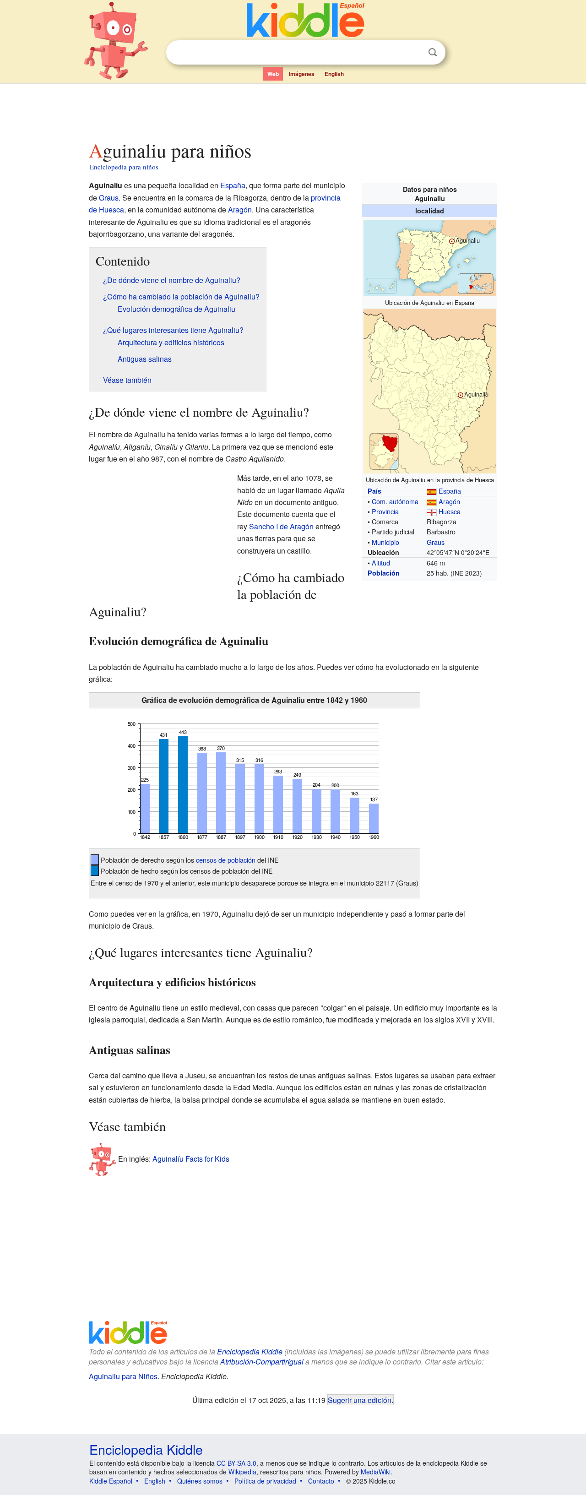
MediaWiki (376, 1471)
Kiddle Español (110, 1480)
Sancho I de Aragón (281, 526)
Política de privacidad (265, 1480)
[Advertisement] (292, 109)
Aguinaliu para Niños (123, 1376)
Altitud (381, 562)
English (334, 74)
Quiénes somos (199, 1480)
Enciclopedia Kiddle (249, 1351)
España (450, 490)
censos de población (225, 859)
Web (273, 74)
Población (384, 572)
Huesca (450, 511)
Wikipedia (242, 1471)
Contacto (321, 1480)
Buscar (433, 52)
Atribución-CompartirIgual (262, 1361)
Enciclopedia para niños (124, 166)
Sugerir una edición (359, 1400)
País (374, 490)
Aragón (449, 501)
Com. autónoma (395, 501)
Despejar (414, 52)
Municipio (385, 542)
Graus (436, 542)
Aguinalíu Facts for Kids (190, 1158)
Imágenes (302, 74)
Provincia (385, 511)
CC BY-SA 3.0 (236, 1463)
